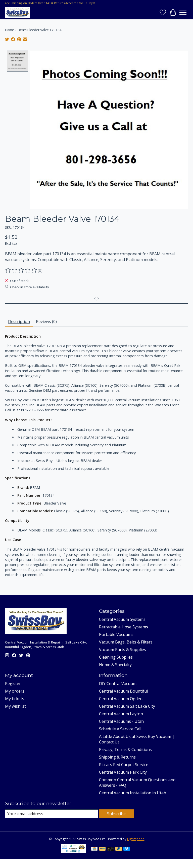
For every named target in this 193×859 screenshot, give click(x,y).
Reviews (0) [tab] (46, 321)
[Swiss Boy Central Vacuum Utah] (17, 12)
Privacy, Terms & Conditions (125, 749)
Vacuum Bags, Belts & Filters (126, 642)
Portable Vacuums (116, 634)
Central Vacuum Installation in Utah (132, 793)
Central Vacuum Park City (123, 772)
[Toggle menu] (183, 13)
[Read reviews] (21, 270)
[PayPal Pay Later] (118, 849)
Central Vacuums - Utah (121, 721)
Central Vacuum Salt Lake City (127, 706)
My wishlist (15, 706)
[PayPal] (102, 849)
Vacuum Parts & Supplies (122, 649)
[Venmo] (126, 849)
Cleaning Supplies (116, 657)
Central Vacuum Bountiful (123, 691)
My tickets (14, 698)
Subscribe (116, 813)
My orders (14, 691)
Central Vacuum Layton (121, 714)
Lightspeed (135, 839)
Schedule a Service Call (120, 729)
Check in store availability (29, 287)
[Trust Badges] (73, 851)
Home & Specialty (115, 664)
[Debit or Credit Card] (110, 849)
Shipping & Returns (117, 757)
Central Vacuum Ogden (120, 698)
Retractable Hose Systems (123, 627)
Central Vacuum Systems (122, 619)
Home (9, 29)
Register (13, 683)
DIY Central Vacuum (117, 683)
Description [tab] (19, 321)
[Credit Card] (94, 849)
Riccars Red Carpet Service (123, 764)
